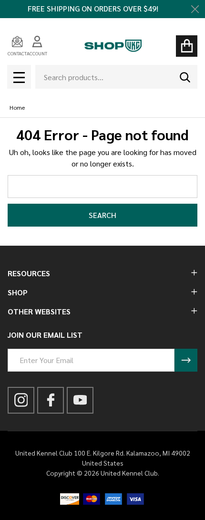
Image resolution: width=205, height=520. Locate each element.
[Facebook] (51, 400)
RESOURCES (29, 273)
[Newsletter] (185, 360)
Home (17, 107)
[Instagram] (21, 400)
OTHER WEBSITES (39, 311)
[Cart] (186, 46)
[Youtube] (80, 400)
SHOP (18, 292)
